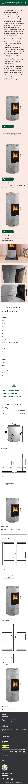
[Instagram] (8, 779)
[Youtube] (12, 779)
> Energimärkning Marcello (9, 393)
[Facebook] (4, 779)
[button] (2, 3)
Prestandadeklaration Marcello (12, 396)
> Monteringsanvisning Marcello (11, 390)
